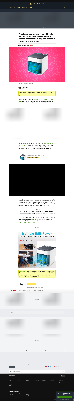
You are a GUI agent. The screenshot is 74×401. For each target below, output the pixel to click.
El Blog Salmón (61, 380)
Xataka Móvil (11, 381)
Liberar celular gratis (59, 350)
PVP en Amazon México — (32, 157)
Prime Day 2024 (11, 362)
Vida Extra (19, 381)
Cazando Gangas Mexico (31, 357)
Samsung (42, 27)
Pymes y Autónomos (60, 382)
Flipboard (30, 45)
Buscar (63, 372)
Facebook (27, 45)
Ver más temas (12, 367)
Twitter (28, 45)
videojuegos (21, 364)
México (10, 364)
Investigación (11, 356)
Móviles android (31, 362)
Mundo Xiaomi (11, 386)
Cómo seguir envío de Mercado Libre (35, 350)
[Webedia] (62, 0)
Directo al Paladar (37, 380)
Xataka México (11, 393)
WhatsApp (22, 27)
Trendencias (52, 380)
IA (25, 27)
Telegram (64, 7)
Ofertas (10, 7)
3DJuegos (18, 380)
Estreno (18, 27)
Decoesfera (52, 381)
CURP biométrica (52, 350)
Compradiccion (52, 383)
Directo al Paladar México (37, 393)
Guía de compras (17, 7)
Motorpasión (44, 380)
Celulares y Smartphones (21, 360)
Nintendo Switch (36, 27)
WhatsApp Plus (45, 350)
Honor (46, 27)
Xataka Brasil (11, 394)
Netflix (54, 27)
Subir (62, 375)
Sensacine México (28, 393)
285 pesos (28, 150)
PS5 (32, 27)
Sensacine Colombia (27, 395)
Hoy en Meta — (31, 284)
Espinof (27, 381)
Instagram (62, 7)
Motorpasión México (44, 393)
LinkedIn (56, 366)
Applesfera (10, 383)
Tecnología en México (22, 362)
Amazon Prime (34, 219)
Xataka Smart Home (11, 385)
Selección (37, 4)
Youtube (46, 366)
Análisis (20, 356)
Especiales (11, 359)
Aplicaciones (30, 359)
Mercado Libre (24, 7)
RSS (52, 366)
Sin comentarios (23, 45)
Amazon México (32, 7)
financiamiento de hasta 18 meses (26, 222)
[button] (24, 87)
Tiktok (61, 7)
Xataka (10, 380)
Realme (28, 27)
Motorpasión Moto (45, 381)
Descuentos (34, 290)
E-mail (32, 45)
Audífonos (50, 27)
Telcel (29, 364)
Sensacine (27, 380)
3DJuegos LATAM (20, 393)
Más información (44, 399)
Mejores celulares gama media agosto (22, 350)
